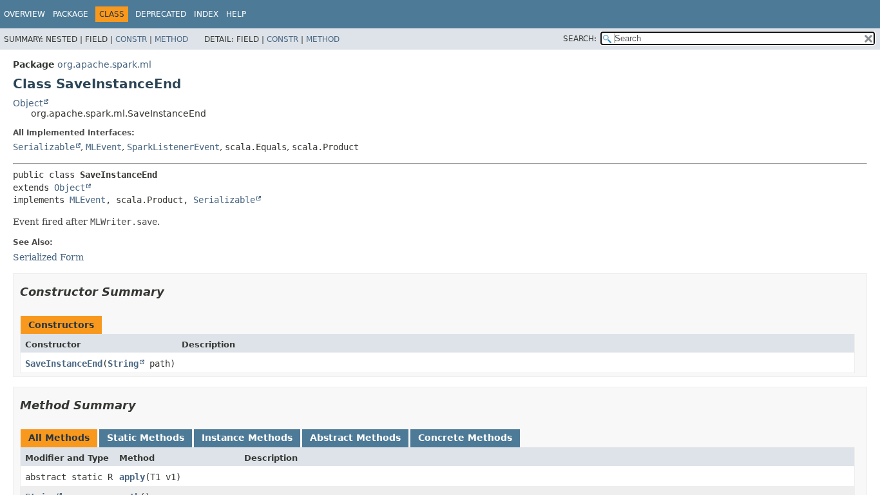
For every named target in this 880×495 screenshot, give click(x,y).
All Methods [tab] (59, 437)
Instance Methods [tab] (247, 437)
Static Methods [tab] (145, 437)
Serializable (44, 147)
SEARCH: (580, 38)
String (123, 363)
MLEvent (104, 147)
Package (70, 14)
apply (132, 477)
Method (171, 39)
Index (206, 14)
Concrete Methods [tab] (465, 437)
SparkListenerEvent (173, 147)
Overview (24, 14)
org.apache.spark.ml (104, 64)
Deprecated (160, 14)
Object (28, 103)
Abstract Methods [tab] (355, 437)
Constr (131, 39)
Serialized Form (48, 257)
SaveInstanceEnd (63, 363)
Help (236, 14)
